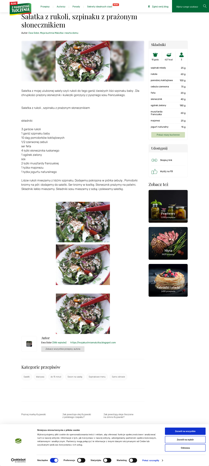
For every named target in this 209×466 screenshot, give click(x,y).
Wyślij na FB (166, 171)
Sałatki (27, 377)
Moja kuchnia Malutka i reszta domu (59, 33)
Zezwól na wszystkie (185, 431)
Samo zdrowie (118, 377)
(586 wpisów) (59, 342)
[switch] (81, 460)
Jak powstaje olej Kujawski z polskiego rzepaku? (76, 415)
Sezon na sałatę (75, 377)
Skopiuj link (166, 160)
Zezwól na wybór (185, 439)
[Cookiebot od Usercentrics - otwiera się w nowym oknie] (18, 460)
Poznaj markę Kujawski (33, 414)
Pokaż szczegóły (150, 460)
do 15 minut (56, 377)
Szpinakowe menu (97, 377)
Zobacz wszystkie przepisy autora (62, 349)
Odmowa (185, 448)
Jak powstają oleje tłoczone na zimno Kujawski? (118, 415)
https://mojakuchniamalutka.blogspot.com (93, 342)
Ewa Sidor (34, 33)
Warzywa (40, 377)
